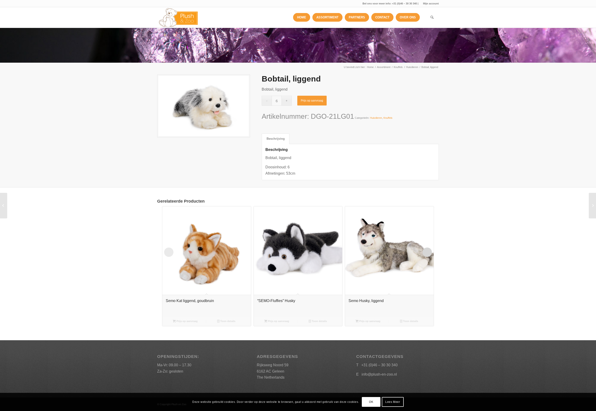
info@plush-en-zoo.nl (379, 374)
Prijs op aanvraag (312, 100)
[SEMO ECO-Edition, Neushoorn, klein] (3, 205)
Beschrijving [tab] (276, 138)
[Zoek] (432, 17)
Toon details (227, 321)
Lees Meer (392, 402)
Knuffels (388, 117)
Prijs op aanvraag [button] (187, 321)
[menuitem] (430, 3)
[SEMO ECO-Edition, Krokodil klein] (592, 205)
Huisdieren (376, 117)
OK (371, 402)
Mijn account (431, 3)
